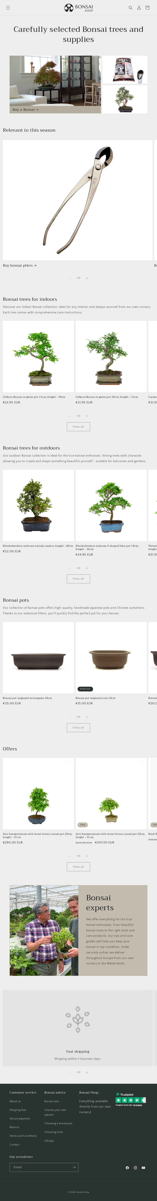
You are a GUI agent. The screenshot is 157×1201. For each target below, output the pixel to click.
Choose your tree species (55, 1112)
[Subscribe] (74, 1167)
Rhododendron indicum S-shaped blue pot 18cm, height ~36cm (107, 547)
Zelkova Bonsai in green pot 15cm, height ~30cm (34, 397)
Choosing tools (53, 1132)
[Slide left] (70, 278)
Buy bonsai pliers (18, 265)
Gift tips (49, 1140)
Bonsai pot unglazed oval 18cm (95, 698)
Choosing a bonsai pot (58, 1123)
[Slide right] (87, 278)
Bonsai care (51, 1101)
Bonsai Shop (83, 1192)
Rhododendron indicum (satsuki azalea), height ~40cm (38, 546)
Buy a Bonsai (24, 109)
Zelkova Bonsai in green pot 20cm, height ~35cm (107, 397)
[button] (8, 7)
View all (78, 426)
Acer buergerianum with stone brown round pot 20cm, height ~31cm (37, 836)
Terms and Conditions (23, 1135)
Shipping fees (18, 1110)
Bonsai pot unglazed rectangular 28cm (27, 698)
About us (15, 1101)
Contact (14, 1144)
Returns (14, 1127)
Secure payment (20, 1118)
